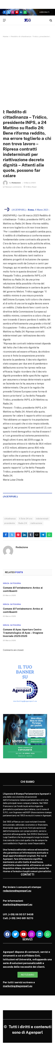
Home (5, 36)
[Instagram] (31, 934)
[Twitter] (15, 934)
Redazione (16, 183)
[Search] (50, 20)
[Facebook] (7, 934)
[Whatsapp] (47, 934)
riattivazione (36, 523)
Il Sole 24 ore (25, 519)
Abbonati (44, 12)
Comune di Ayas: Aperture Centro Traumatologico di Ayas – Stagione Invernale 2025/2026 (23, 632)
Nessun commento (13, 187)
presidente (9, 523)
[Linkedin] (39, 934)
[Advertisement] (27, 70)
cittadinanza (10, 519)
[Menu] (4, 20)
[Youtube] (23, 934)
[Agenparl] (27, 20)
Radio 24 (22, 523)
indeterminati (42, 519)
